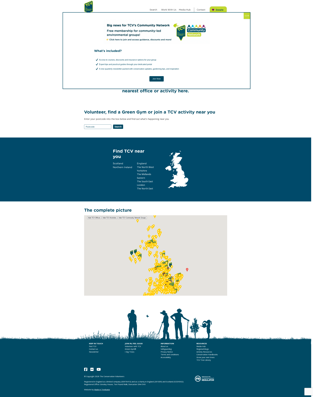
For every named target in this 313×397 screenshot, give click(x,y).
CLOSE (247, 16)
